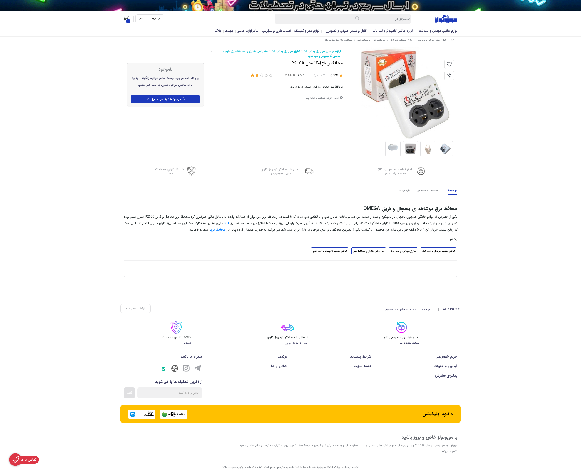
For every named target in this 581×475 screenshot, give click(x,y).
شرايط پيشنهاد (360, 356)
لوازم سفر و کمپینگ (306, 30)
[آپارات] (174, 369)
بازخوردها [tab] (404, 190)
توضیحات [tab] (451, 190)
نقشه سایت (362, 366)
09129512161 (452, 309)
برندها (229, 30)
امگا (226, 223)
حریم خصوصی (446, 356)
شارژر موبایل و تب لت (402, 40)
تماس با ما (279, 366)
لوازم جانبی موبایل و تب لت (438, 30)
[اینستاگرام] (186, 369)
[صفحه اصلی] (452, 40)
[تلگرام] (197, 369)
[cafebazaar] (173, 414)
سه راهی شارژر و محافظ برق (371, 40)
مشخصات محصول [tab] (427, 190)
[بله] (163, 369)
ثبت (129, 392)
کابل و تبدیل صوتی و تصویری (345, 30)
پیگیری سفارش (446, 375)
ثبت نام (143, 19)
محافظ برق (217, 229)
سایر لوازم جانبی (247, 30)
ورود (153, 19)
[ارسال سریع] (290, 5)
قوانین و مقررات (445, 366)
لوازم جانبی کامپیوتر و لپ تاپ (393, 30)
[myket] (141, 414)
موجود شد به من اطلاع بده (164, 99)
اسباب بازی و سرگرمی (276, 30)
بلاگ (218, 30)
